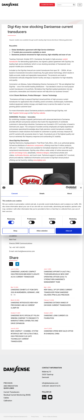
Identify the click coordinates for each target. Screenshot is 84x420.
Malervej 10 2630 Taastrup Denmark (47, 374)
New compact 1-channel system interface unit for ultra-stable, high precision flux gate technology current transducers (24, 336)
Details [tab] (42, 193)
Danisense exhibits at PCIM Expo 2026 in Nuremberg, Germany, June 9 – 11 (25, 292)
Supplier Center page (20, 113)
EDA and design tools (19, 153)
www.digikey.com (39, 160)
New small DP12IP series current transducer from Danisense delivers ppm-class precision (58, 292)
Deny (15, 231)
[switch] (32, 222)
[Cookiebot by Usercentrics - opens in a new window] (67, 187)
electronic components (35, 145)
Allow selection (42, 231)
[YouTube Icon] (50, 397)
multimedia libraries (22, 155)
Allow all (69, 231)
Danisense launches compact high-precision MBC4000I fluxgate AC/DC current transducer (25, 274)
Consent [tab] (14, 193)
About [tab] (69, 193)
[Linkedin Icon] (44, 397)
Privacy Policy (35, 416)
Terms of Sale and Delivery (50, 416)
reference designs (42, 153)
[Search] (73, 4)
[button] (11, 264)
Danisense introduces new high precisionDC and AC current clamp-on (24, 305)
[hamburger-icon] (80, 4)
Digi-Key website (39, 113)
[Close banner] (81, 187)
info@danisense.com (50, 383)
